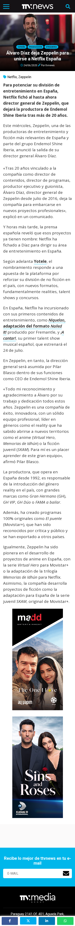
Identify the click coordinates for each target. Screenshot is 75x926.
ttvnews (50, 65)
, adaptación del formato (34, 326)
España (21, 47)
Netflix (12, 77)
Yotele (40, 261)
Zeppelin (24, 77)
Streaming (51, 47)
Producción (35, 47)
